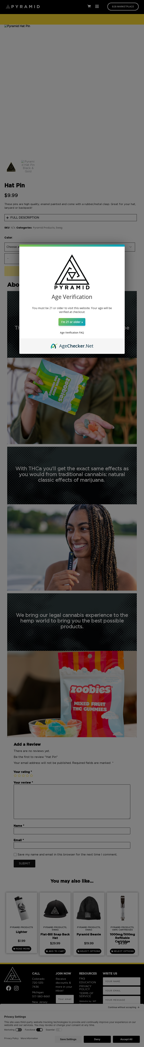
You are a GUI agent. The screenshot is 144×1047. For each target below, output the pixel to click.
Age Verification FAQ (72, 332)
